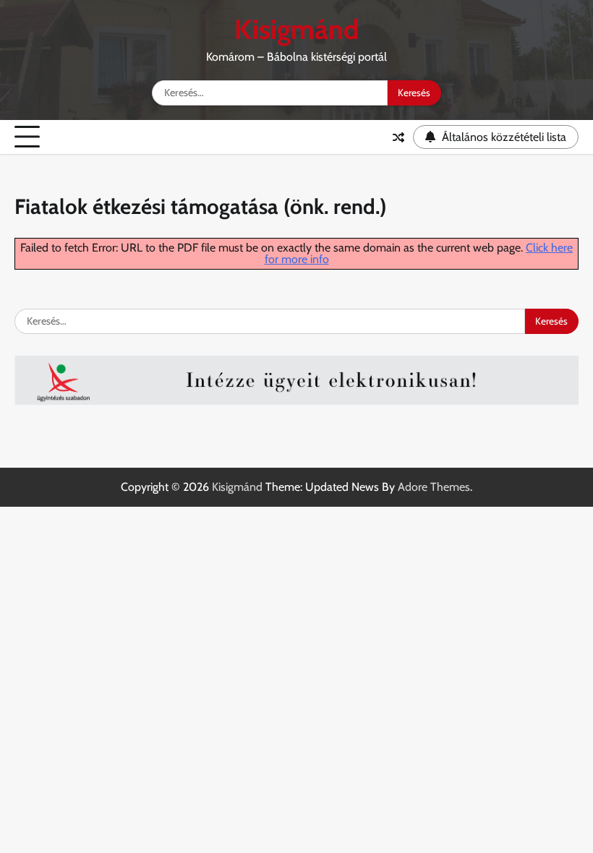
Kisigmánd (296, 29)
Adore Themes (434, 487)
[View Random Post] (398, 137)
